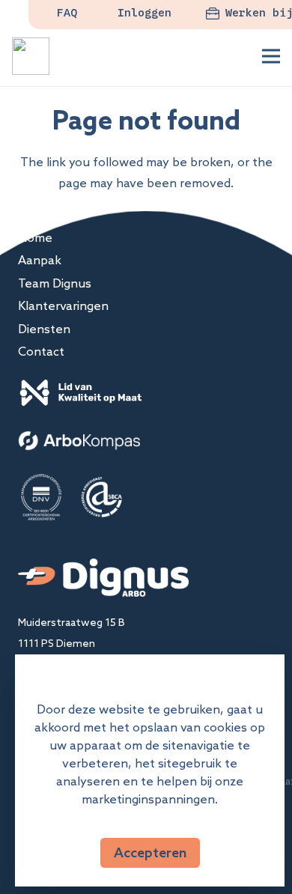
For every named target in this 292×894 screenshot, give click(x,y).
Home (35, 237)
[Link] (30, 56)
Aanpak (39, 259)
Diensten (44, 328)
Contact (41, 351)
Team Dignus (54, 283)
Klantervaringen (63, 305)
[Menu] (271, 56)
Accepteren (150, 852)
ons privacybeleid (150, 816)
